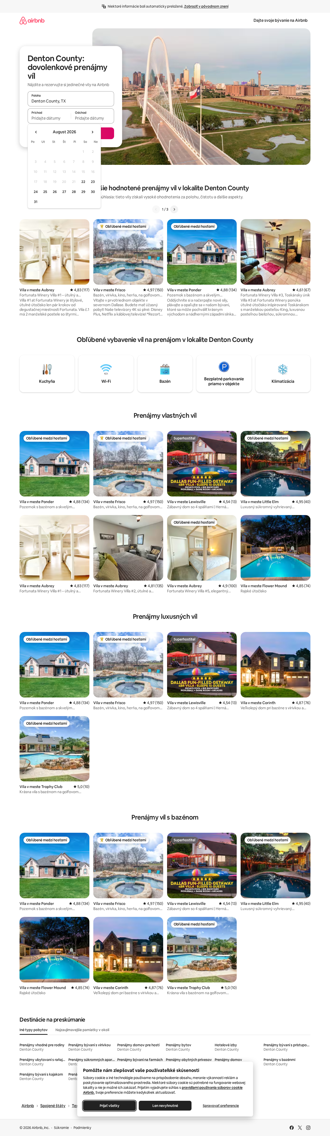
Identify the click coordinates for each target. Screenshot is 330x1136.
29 (83, 192)
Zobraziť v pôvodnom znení (206, 6)
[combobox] (71, 101)
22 (83, 182)
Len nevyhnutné (165, 1105)
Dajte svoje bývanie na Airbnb (281, 20)
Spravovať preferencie (221, 1105)
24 (36, 192)
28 (74, 192)
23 (93, 182)
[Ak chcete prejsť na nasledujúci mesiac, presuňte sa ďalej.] (92, 132)
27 (64, 192)
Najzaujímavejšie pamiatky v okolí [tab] (82, 1030)
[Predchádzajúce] (156, 209)
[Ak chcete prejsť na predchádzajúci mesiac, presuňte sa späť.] (36, 132)
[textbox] (49, 118)
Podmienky (82, 1127)
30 (93, 192)
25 (45, 192)
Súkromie (61, 1127)
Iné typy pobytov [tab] (34, 1030)
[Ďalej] (174, 209)
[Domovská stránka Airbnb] (32, 20)
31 (35, 202)
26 (55, 192)
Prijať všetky (109, 1105)
